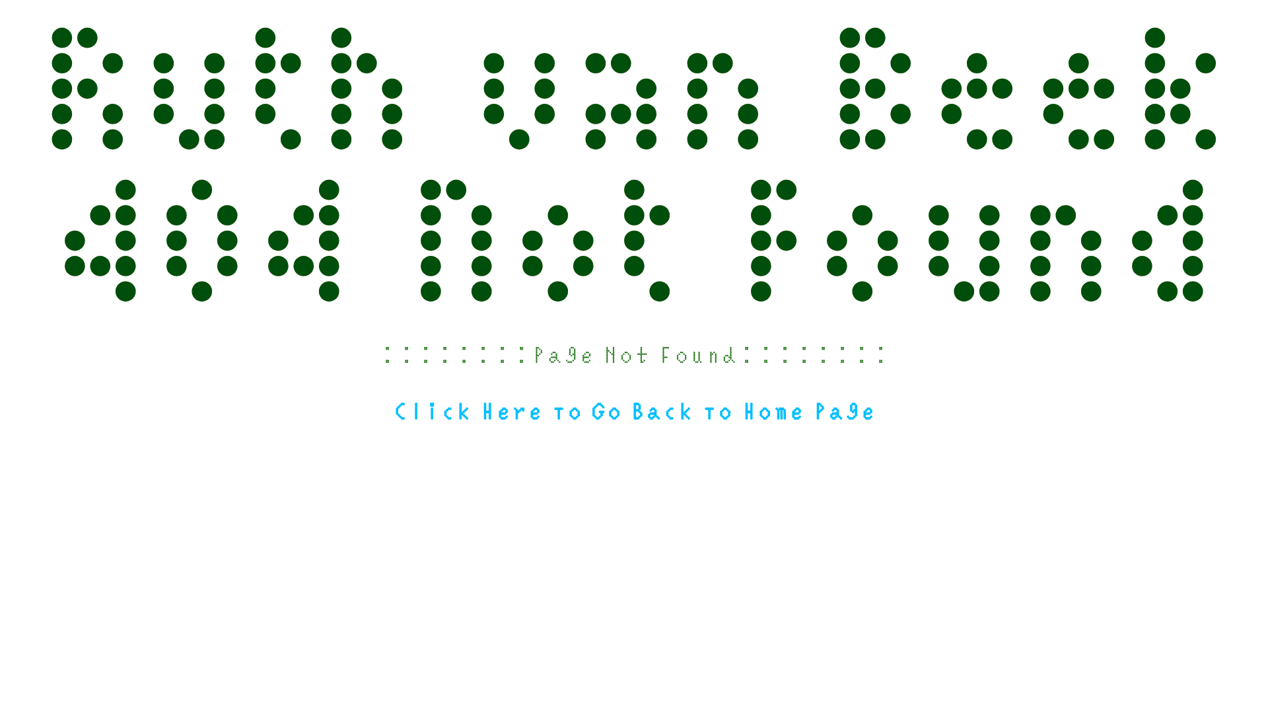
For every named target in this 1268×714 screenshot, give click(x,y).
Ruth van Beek (634, 76)
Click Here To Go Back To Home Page (634, 410)
